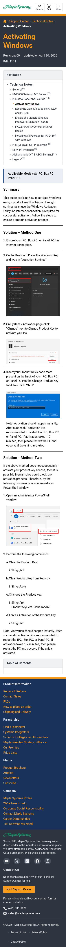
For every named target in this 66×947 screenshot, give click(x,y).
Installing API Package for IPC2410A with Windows (35, 137)
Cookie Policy (18, 941)
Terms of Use (18, 932)
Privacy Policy (39, 932)
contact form (45, 898)
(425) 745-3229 (17, 908)
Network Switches (24, 149)
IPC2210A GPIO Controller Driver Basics (33, 128)
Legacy (18, 159)
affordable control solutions (30, 848)
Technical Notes (42, 21)
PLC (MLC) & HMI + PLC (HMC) (31, 145)
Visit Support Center (19, 889)
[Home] (4, 21)
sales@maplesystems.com (24, 913)
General (18, 89)
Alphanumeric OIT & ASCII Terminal (34, 154)
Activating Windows (27, 103)
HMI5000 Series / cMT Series (31, 94)
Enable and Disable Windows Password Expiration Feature (32, 119)
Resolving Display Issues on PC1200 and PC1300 (36, 110)
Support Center (19, 21)
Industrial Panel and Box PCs (31, 98)
